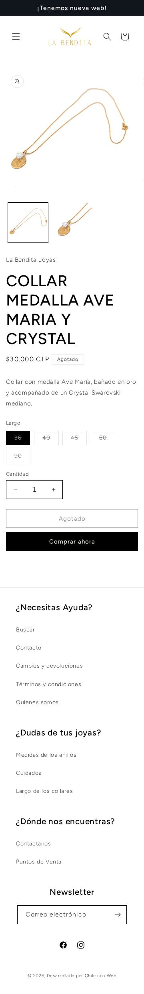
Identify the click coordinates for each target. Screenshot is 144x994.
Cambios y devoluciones (49, 665)
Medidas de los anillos (46, 755)
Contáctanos (33, 843)
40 (50, 439)
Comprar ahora (72, 541)
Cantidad (17, 474)
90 (22, 457)
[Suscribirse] (117, 914)
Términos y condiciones (48, 684)
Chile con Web (100, 975)
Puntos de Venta (39, 861)
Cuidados (29, 773)
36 (22, 439)
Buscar (25, 629)
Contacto (29, 647)
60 (107, 439)
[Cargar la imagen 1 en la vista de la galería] (28, 223)
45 (79, 439)
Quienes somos (37, 702)
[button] (16, 36)
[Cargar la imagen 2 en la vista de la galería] (72, 223)
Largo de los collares (44, 791)
